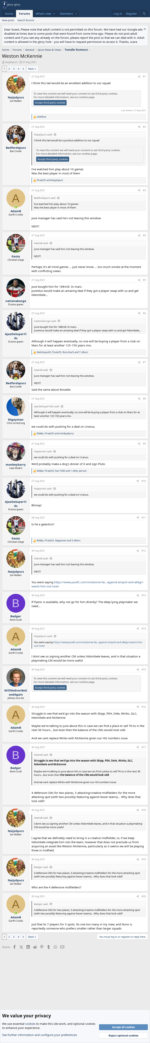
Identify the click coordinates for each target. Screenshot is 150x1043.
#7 (144, 362)
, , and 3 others (58, 540)
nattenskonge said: (45, 321)
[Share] (139, 76)
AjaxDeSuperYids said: (46, 406)
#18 (144, 810)
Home (9, 13)
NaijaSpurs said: (43, 134)
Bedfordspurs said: (45, 198)
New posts (8, 20)
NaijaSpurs (11, 62)
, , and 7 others (62, 352)
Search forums (25, 20)
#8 (144, 398)
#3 (144, 190)
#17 (144, 747)
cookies (30, 1024)
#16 (144, 707)
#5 (144, 280)
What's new (43, 13)
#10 (144, 481)
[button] (54, 13)
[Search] (144, 13)
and (50, 180)
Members (66, 13)
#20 (144, 896)
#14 (144, 628)
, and (55, 433)
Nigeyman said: (43, 451)
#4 (144, 235)
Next (31, 68)
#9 (144, 443)
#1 (144, 76)
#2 (144, 126)
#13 (144, 595)
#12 (144, 550)
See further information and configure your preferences (39, 1035)
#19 (144, 859)
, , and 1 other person (62, 470)
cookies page (86, 97)
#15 (144, 669)
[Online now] (16, 143)
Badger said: (41, 867)
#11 (144, 517)
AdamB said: (41, 243)
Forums (24, 13)
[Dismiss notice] (144, 29)
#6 (144, 313)
